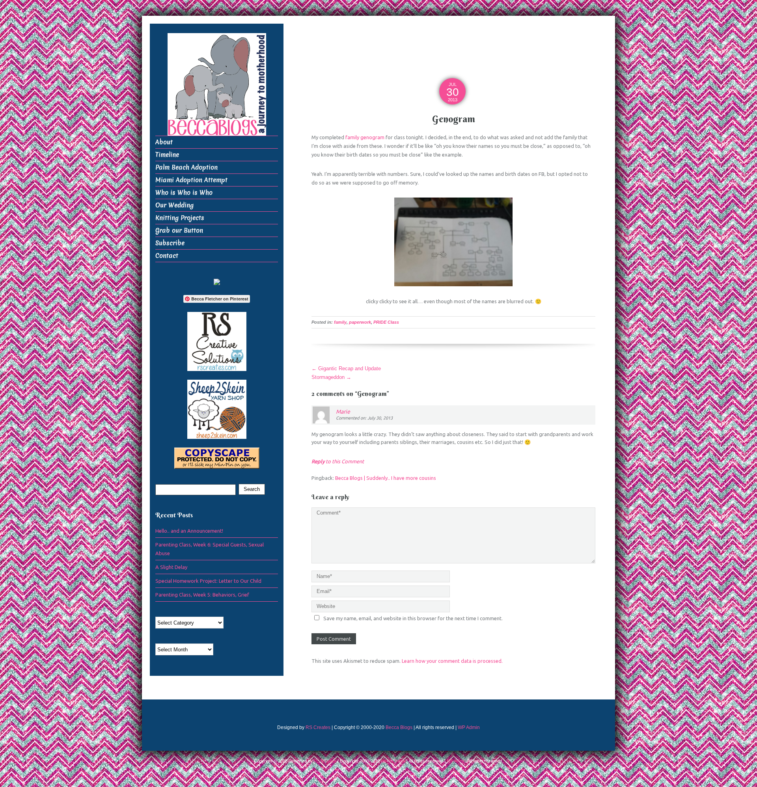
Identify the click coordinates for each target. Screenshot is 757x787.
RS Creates (318, 727)
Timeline (167, 155)
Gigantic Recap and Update (346, 368)
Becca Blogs (399, 727)
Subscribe (170, 243)
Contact (166, 256)
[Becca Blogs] (217, 84)
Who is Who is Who (184, 192)
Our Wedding (174, 205)
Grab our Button (179, 230)
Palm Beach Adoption (186, 167)
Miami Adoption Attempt (191, 180)
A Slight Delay (171, 567)
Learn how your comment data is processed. (452, 661)
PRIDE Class (386, 322)
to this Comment (337, 461)
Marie (343, 411)
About (164, 142)
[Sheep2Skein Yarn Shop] (216, 409)
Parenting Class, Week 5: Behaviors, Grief (202, 594)
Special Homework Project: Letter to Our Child (208, 581)
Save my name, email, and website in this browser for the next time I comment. (413, 618)
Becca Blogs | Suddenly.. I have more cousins (385, 478)
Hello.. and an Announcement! (189, 530)
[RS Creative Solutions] (216, 341)
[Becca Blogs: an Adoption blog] (217, 281)
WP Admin (469, 727)
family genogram (364, 137)
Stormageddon (331, 377)
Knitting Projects (179, 218)
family (340, 322)
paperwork (360, 322)
